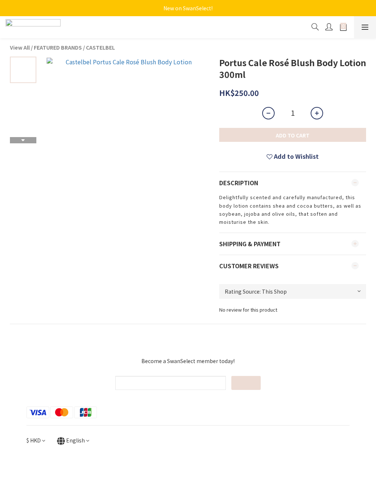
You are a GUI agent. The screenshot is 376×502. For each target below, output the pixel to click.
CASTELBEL (100, 47)
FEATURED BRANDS (58, 47)
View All (20, 47)
